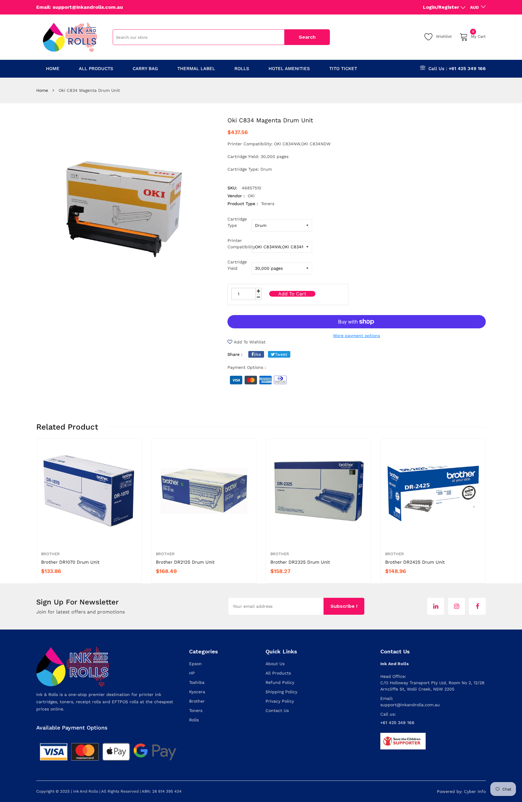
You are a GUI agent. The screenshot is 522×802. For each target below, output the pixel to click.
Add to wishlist (250, 342)
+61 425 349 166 (467, 68)
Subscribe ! (343, 606)
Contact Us (277, 710)
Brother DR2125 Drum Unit (185, 562)
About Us (275, 663)
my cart (478, 35)
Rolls (194, 719)
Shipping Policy (281, 691)
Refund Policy (280, 682)
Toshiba (197, 682)
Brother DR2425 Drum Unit (415, 562)
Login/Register (441, 7)
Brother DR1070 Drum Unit (70, 562)
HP (192, 673)
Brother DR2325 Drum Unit (300, 562)
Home (42, 90)
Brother (50, 554)
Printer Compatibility (239, 243)
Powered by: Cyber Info (461, 791)
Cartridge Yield (237, 265)
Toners (195, 710)
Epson (195, 663)
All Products (278, 673)
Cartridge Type (237, 222)
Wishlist (444, 36)
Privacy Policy (280, 701)
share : (234, 354)
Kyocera (197, 691)
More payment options (356, 335)
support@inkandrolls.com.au (410, 704)
